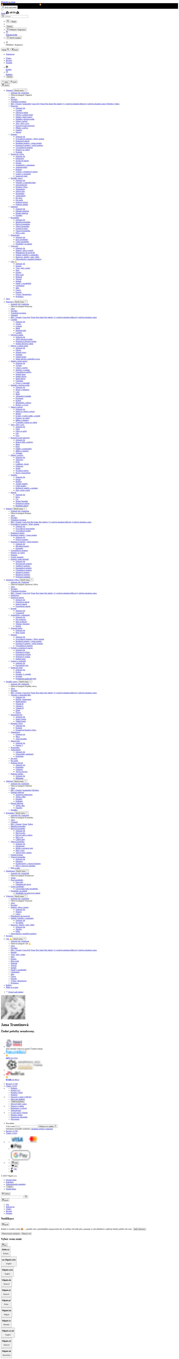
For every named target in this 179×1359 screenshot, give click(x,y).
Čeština (9, 77)
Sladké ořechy (21, 376)
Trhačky (19, 929)
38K (15, 1166)
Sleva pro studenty (18, 1099)
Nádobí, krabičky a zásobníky (27, 255)
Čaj (17, 499)
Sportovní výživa (17, 154)
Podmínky (10, 1182)
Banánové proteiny (23, 575)
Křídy (18, 931)
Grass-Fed (35, 104)
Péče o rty (19, 837)
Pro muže (19, 200)
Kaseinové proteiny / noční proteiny (29, 145)
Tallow (117, 104)
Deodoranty (20, 846)
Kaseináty (19, 548)
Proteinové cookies (23, 657)
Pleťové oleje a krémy (24, 835)
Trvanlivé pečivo (22, 471)
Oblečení (14, 207)
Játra (17, 288)
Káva (18, 497)
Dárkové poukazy (18, 1101)
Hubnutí (19, 277)
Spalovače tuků (21, 176)
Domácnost (15, 235)
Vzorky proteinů (17, 557)
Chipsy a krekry (22, 368)
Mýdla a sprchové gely (24, 848)
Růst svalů (20, 275)
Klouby (18, 272)
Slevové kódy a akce (19, 1104)
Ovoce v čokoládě (23, 383)
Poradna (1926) (17, 1093)
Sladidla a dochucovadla (25, 119)
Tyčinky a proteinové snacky (27, 172)
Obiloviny (19, 466)
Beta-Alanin (20, 633)
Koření (18, 401)
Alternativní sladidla (23, 396)
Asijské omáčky (22, 484)
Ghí (17, 433)
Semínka (19, 355)
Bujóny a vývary (22, 405)
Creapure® (20, 613)
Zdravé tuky (20, 191)
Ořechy (18, 350)
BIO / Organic (16, 104)
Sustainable (26, 104)
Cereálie (19, 110)
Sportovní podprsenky (24, 795)
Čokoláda (19, 381)
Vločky (18, 324)
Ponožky (19, 799)
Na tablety (20, 923)
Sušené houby (21, 357)
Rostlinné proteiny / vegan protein (29, 143)
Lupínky (19, 333)
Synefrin (19, 676)
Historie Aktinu (17, 1115)
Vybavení (14, 246)
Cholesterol (20, 286)
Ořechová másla (22, 113)
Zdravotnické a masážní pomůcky (29, 259)
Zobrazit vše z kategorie (20, 93)
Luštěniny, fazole (22, 464)
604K (16, 1163)
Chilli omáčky (21, 486)
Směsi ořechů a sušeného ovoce (28, 359)
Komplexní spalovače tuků (26, 679)
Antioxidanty (21, 196)
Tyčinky (19, 365)
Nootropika (20, 194)
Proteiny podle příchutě (20, 559)
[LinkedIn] (12, 1172)
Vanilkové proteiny (23, 566)
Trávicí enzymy (22, 772)
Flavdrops (19, 398)
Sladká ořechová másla (24, 344)
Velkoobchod (16, 1110)
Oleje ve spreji (21, 431)
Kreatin (18, 163)
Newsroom (15, 1119)
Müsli (18, 328)
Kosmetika (15, 218)
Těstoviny (19, 460)
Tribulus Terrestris (22, 624)
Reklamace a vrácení (19, 1108)
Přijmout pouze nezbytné (10, 1234)
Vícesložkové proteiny (24, 148)
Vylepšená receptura (18, 102)
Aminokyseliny (21, 167)
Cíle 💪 (14, 262)
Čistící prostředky (22, 242)
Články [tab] (8, 1209)
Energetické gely (22, 665)
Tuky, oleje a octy (22, 123)
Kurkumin (20, 756)
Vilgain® (9, 90)
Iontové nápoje (21, 604)
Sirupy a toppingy (22, 390)
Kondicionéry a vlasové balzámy (28, 864)
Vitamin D (20, 708)
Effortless (110, 104)
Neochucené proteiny (24, 564)
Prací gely (19, 882)
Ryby (18, 447)
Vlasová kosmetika (23, 231)
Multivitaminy (21, 702)
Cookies (10, 1187)
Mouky (18, 414)
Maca (18, 737)
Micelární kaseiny (22, 546)
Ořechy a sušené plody (24, 115)
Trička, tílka (20, 806)
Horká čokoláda (22, 501)
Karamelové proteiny (24, 568)
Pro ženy (19, 198)
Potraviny (14, 106)
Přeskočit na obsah (8, 2)
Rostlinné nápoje (22, 506)
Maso (18, 444)
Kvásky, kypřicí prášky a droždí (28, 416)
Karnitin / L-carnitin (23, 674)
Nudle (18, 468)
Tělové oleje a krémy (24, 853)
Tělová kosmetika (22, 226)
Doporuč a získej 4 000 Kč (21, 1097)
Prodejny (14, 1095)
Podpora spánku (22, 204)
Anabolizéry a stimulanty (25, 165)
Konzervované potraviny (25, 126)
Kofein (18, 626)
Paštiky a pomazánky (24, 449)
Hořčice (19, 482)
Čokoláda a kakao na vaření (26, 422)
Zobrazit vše (20, 108)
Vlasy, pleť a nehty (23, 268)
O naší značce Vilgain (19, 1113)
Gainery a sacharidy (23, 174)
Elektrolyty (20, 159)
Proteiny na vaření (23, 150)
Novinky (14, 99)
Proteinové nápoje (22, 141)
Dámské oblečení (22, 211)
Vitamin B (20, 704)
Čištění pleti (20, 839)
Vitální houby (21, 721)
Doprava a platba (17, 1106)
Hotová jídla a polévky (24, 442)
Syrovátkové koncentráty (25, 529)
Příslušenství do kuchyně (25, 253)
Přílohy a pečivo (22, 128)
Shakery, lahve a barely (24, 250)
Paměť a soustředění (23, 283)
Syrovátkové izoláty (23, 531)
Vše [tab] (7, 1205)
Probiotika (20, 767)
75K (15, 1169)
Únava (18, 290)
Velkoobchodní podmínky (16, 1184)
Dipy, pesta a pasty (23, 490)
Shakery (19, 912)
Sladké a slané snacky (24, 117)
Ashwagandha (21, 739)
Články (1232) (11, 1086)
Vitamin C (20, 706)
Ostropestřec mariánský (25, 754)
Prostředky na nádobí (24, 244)
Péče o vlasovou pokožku (25, 866)
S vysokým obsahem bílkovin (74, 104)
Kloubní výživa (22, 187)
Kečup (18, 479)
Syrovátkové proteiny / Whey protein (30, 139)
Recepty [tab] (9, 1211)
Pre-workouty (21, 619)
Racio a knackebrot (23, 473)
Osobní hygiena (22, 229)
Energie (19, 292)
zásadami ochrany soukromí (42, 1129)
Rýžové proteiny (22, 540)
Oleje (18, 429)
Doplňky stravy (17, 178)
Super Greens (21, 719)
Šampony (19, 861)
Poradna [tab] (9, 1213)
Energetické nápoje (23, 606)
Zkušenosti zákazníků (19, 1117)
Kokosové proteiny (23, 577)
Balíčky (9, 985)
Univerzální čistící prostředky (27, 889)
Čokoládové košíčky (23, 372)
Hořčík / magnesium (23, 699)
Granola (19, 326)
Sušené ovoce (21, 352)
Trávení (18, 279)
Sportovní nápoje (22, 161)
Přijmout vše (26, 1234)
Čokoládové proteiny (24, 570)
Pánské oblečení (22, 213)
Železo (18, 712)
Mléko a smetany (22, 420)
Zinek (18, 710)
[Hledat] (3, 16)
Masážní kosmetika (23, 222)
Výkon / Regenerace (23, 294)
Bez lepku (49, 104)
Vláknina (19, 769)
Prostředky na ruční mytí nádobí (28, 893)
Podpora (14, 1088)
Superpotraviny (21, 185)
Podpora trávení (22, 202)
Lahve (18, 914)
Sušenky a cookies (23, 370)
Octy (17, 436)
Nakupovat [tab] (10, 1207)
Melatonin (19, 778)
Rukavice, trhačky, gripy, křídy (27, 257)
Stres (17, 270)
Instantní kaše (21, 330)
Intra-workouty (21, 622)
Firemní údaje (11, 1180)
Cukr (17, 392)
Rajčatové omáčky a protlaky (27, 488)
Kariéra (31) (15, 1090)
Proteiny (14, 134)
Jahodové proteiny (23, 572)
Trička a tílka (21, 797)
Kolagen (19, 152)
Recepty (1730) (12, 1084)
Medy (18, 394)
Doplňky (19, 215)
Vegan (42, 104)
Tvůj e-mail (10, 1126)
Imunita (18, 266)
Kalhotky (19, 801)
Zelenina (19, 453)
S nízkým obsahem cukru (96, 104)
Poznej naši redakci (15, 992)
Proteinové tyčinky (23, 652)
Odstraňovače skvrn (23, 884)
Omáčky (19, 130)
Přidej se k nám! (12, 987)
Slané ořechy (21, 379)
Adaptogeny (20, 189)
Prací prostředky (22, 239)
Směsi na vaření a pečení (25, 411)
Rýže (18, 462)
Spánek (18, 281)
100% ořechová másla (24, 339)
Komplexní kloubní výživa (26, 730)
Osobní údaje (11, 1189)
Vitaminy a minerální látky (26, 183)
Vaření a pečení (21, 121)
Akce (13, 97)
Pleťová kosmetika (23, 224)
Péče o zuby (20, 233)
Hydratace (20, 297)
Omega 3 (19, 745)
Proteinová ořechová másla (26, 341)
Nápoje (18, 132)
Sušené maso (21, 374)
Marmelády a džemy (23, 403)
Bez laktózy (58, 104)
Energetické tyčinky (23, 654)
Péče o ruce (20, 850)
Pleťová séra (20, 833)
